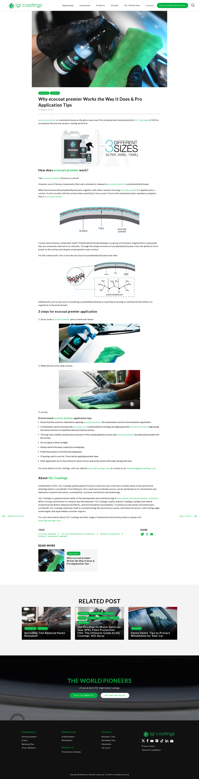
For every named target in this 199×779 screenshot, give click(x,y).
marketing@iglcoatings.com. (141, 468)
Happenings (29, 732)
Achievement (68, 736)
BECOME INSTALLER (115, 695)
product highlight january (53, 536)
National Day (28, 744)
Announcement (29, 736)
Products (55, 93)
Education (44, 93)
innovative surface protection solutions (137, 498)
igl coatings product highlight (78, 534)
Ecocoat (82, 618)
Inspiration (69, 732)
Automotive (83, 613)
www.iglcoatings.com (99, 468)
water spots (83, 622)
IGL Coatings (58, 478)
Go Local (106, 748)
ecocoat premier (46, 120)
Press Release (29, 748)
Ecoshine (92, 618)
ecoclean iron (80, 427)
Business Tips (30, 628)
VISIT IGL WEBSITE (84, 695)
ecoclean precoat (138, 427)
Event (24, 740)
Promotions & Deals (71, 752)
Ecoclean (109, 613)
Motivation (67, 740)
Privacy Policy (148, 746)
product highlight (110, 534)
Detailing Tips (97, 613)
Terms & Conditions (151, 750)
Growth (107, 732)
